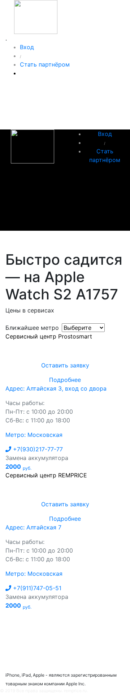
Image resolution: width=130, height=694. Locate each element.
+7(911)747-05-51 (36, 588)
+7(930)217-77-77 (37, 449)
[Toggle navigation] (21, 241)
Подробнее (65, 379)
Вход (27, 47)
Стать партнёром (45, 64)
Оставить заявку (65, 365)
